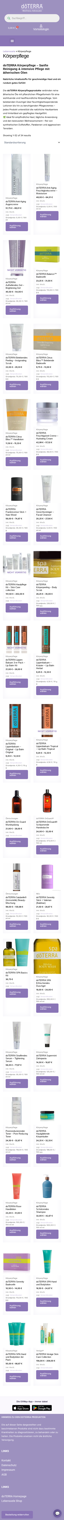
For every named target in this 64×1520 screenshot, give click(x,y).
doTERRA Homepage (13, 1496)
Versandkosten (16, 215)
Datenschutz (9, 1465)
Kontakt (6, 1460)
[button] (12, 40)
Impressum (8, 1469)
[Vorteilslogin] (41, 25)
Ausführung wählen (15, 226)
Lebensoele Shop (11, 1500)
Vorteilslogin (41, 29)
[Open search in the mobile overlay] (32, 18)
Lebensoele (9, 51)
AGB (4, 1474)
